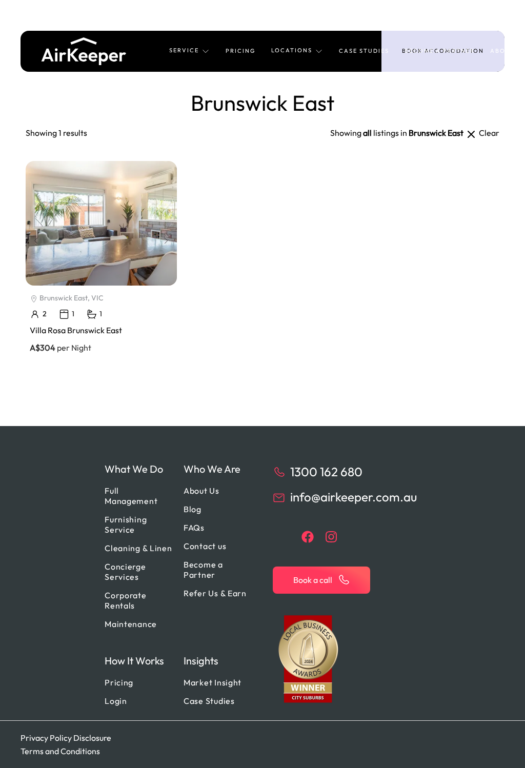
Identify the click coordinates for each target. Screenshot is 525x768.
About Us (201, 491)
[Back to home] (84, 51)
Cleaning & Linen (138, 548)
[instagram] (331, 537)
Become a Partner (440, 50)
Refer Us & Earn (215, 593)
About (502, 50)
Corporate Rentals (125, 600)
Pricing (241, 50)
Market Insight (212, 682)
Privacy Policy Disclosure (66, 738)
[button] (189, 51)
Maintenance (131, 624)
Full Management (131, 496)
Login (116, 701)
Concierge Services (125, 571)
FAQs (194, 527)
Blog (192, 509)
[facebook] (307, 537)
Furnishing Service (126, 524)
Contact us (205, 546)
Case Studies (364, 50)
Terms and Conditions (60, 751)
